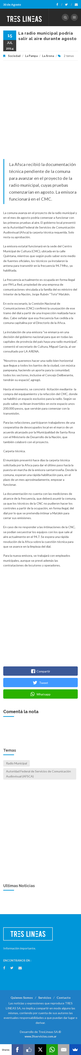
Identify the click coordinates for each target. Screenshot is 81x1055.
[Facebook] (59, 4)
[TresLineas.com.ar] (24, 17)
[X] (40, 1049)
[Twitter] (68, 4)
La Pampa (31, 56)
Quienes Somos (22, 997)
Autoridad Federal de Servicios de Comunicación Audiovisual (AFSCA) (38, 773)
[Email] (64, 1049)
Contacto (64, 997)
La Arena (48, 56)
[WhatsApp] (52, 1049)
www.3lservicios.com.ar (41, 1036)
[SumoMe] (75, 1049)
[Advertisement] (40, 112)
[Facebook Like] (29, 1049)
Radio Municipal (16, 763)
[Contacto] (76, 4)
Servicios (44, 997)
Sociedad (14, 56)
